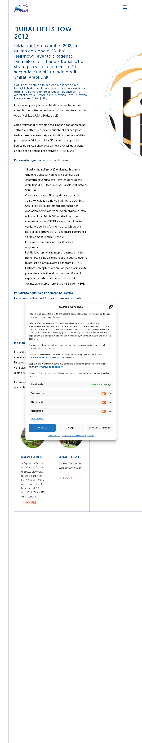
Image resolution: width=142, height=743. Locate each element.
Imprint (90, 436)
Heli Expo (28, 115)
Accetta (42, 428)
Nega (71, 428)
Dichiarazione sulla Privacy (74, 436)
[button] (111, 307)
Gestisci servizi (37, 419)
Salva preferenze (99, 428)
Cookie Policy (54, 436)
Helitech (48, 115)
